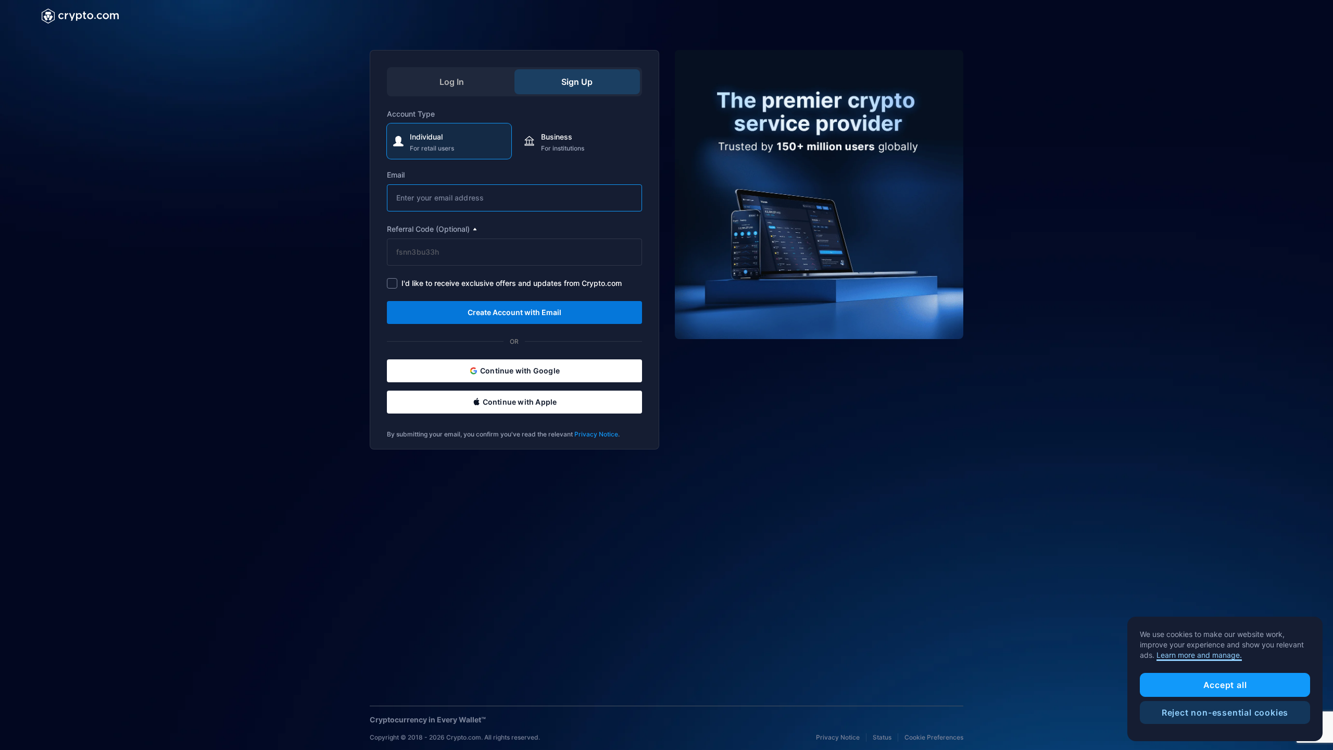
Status (882, 737)
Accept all (1225, 685)
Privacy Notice (596, 434)
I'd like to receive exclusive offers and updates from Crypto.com (511, 283)
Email (396, 174)
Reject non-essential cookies (1225, 712)
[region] (1225, 679)
